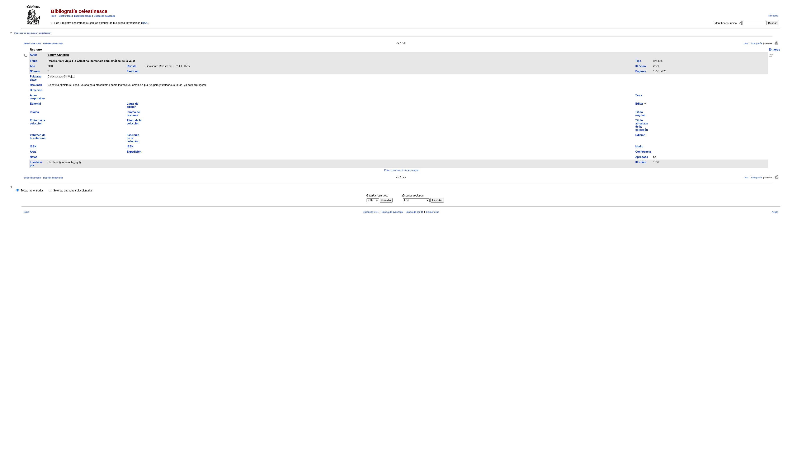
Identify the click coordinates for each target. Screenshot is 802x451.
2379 (656, 66)
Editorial (35, 103)
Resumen (36, 84)
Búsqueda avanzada (104, 16)
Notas (33, 156)
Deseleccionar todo (53, 43)
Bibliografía (756, 43)
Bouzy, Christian (58, 54)
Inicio (53, 16)
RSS (145, 22)
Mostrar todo (65, 16)
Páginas (640, 71)
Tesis (638, 95)
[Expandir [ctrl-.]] (11, 187)
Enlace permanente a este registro (401, 170)
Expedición (134, 151)
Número (35, 71)
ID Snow (640, 66)
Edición (640, 135)
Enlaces (774, 49)
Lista (746, 43)
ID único (640, 162)
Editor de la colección (37, 122)
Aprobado (641, 156)
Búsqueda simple (82, 16)
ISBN (130, 146)
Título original (640, 113)
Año (32, 66)
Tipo (638, 60)
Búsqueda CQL (371, 212)
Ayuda (775, 212)
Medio (639, 146)
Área (33, 151)
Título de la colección (134, 122)
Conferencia (643, 151)
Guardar (386, 200)
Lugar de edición (132, 105)
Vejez (71, 76)
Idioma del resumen (134, 113)
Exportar (437, 200)
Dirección (36, 90)
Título (33, 60)
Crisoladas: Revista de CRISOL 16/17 (167, 66)
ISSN (33, 146)
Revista (131, 66)
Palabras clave (35, 78)
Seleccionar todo (32, 43)
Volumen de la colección (38, 136)
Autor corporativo (37, 97)
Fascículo (133, 71)
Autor (33, 54)
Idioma (34, 112)
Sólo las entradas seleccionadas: (73, 190)
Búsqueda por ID (414, 212)
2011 (50, 66)
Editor (639, 103)
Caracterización (57, 76)
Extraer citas (432, 212)
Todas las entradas (32, 190)
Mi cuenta (773, 15)
